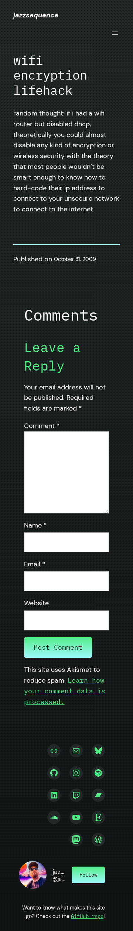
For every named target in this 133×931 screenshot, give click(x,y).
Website (36, 603)
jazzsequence (35, 15)
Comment (42, 425)
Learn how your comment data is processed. (64, 691)
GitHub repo (87, 916)
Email (34, 564)
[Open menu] (115, 33)
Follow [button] (88, 874)
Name (35, 525)
